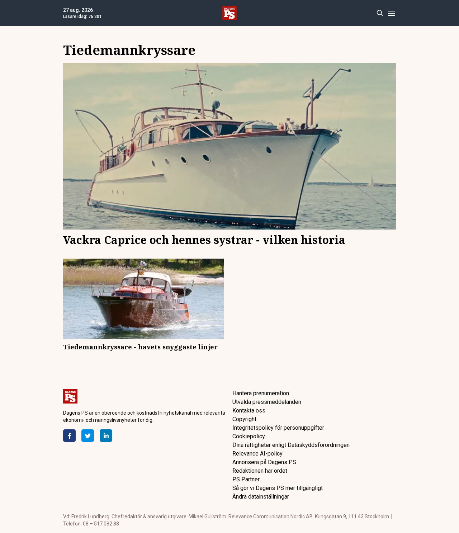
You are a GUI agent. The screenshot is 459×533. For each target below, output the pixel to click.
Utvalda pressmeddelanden (266, 401)
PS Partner (246, 479)
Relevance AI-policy (257, 453)
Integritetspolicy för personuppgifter (278, 427)
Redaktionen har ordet (259, 470)
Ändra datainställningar (260, 496)
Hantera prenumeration (260, 393)
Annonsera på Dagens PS (264, 462)
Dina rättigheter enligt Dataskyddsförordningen (291, 445)
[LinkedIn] (106, 435)
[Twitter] (87, 435)
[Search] (379, 13)
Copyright (244, 419)
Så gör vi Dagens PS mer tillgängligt (277, 488)
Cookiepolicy (248, 436)
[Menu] (391, 13)
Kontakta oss (248, 410)
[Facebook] (69, 435)
